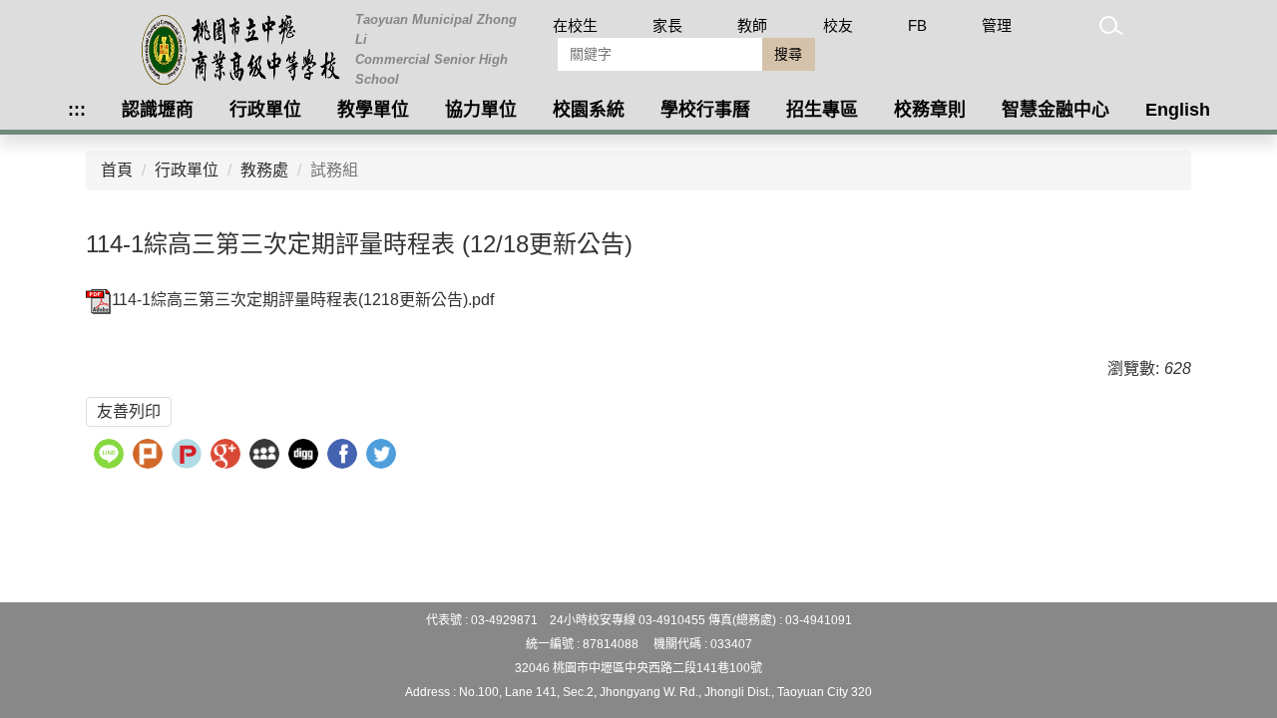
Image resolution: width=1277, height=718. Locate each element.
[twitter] (383, 456)
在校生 (575, 25)
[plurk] (150, 456)
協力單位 (481, 110)
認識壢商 (158, 110)
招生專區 (822, 110)
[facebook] (344, 456)
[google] (228, 456)
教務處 (264, 170)
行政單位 (265, 110)
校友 (838, 25)
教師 (752, 25)
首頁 (117, 170)
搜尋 (788, 54)
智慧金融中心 (1055, 110)
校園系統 (589, 110)
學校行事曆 (705, 110)
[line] (111, 456)
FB (917, 25)
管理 (997, 25)
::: (77, 110)
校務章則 (930, 110)
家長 (667, 25)
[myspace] (266, 456)
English (1177, 110)
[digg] (305, 456)
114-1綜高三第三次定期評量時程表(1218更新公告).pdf (303, 299)
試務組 (334, 170)
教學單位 (373, 110)
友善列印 (129, 411)
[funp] (189, 456)
